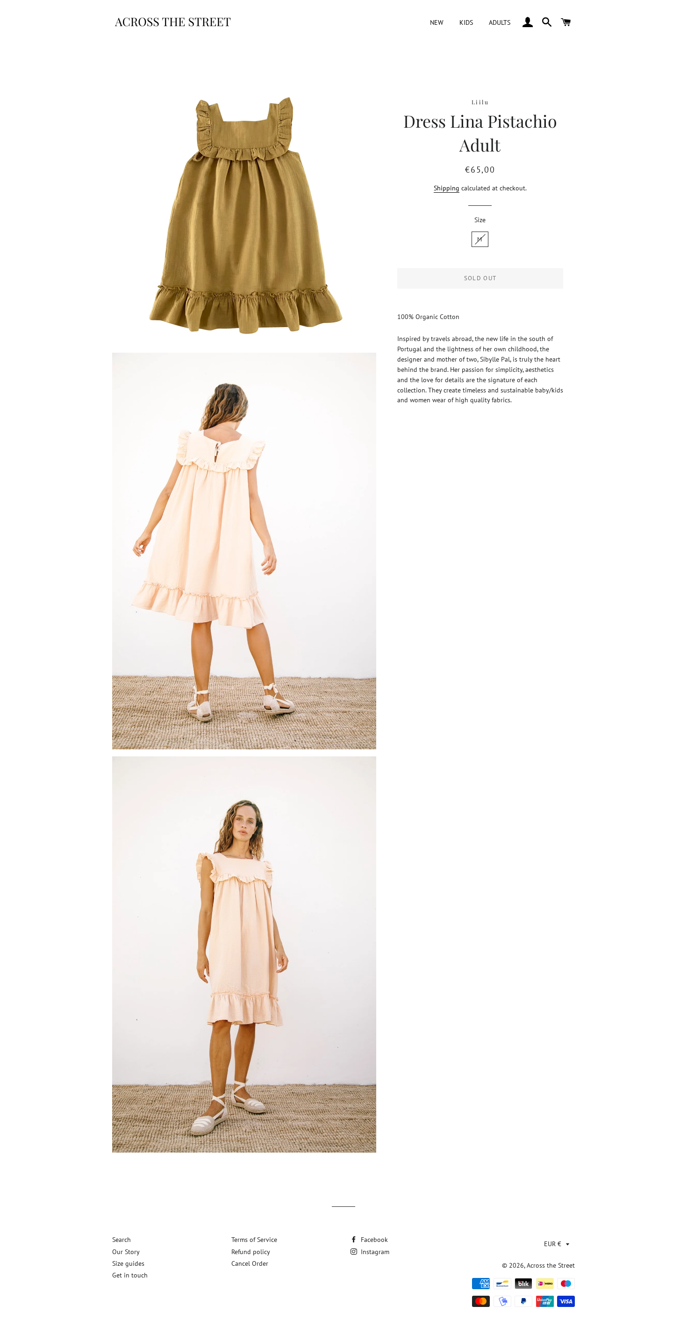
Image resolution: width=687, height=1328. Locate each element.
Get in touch (130, 1275)
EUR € (552, 1244)
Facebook (373, 1239)
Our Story (126, 1252)
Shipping (446, 188)
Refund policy (250, 1252)
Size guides (128, 1263)
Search (121, 1239)
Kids (466, 22)
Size (480, 220)
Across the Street (551, 1265)
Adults (499, 22)
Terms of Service (254, 1239)
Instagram (374, 1252)
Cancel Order (249, 1263)
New (437, 22)
